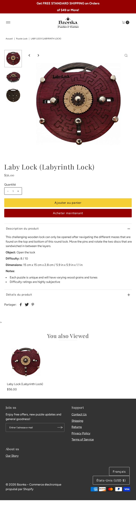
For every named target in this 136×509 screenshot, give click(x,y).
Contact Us (79, 414)
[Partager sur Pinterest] (32, 304)
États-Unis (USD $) (111, 480)
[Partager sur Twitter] (26, 304)
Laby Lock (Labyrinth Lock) (25, 384)
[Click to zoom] (126, 55)
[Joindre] (60, 427)
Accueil (9, 38)
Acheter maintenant (68, 213)
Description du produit (22, 228)
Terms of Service (83, 439)
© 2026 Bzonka (16, 484)
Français (119, 471)
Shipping (77, 420)
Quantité (10, 184)
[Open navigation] (8, 22)
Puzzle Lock (21, 38)
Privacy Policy (81, 433)
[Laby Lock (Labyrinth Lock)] (25, 361)
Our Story (12, 455)
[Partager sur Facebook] (20, 304)
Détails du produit (19, 294)
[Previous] (29, 55)
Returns (77, 427)
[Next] (38, 55)
